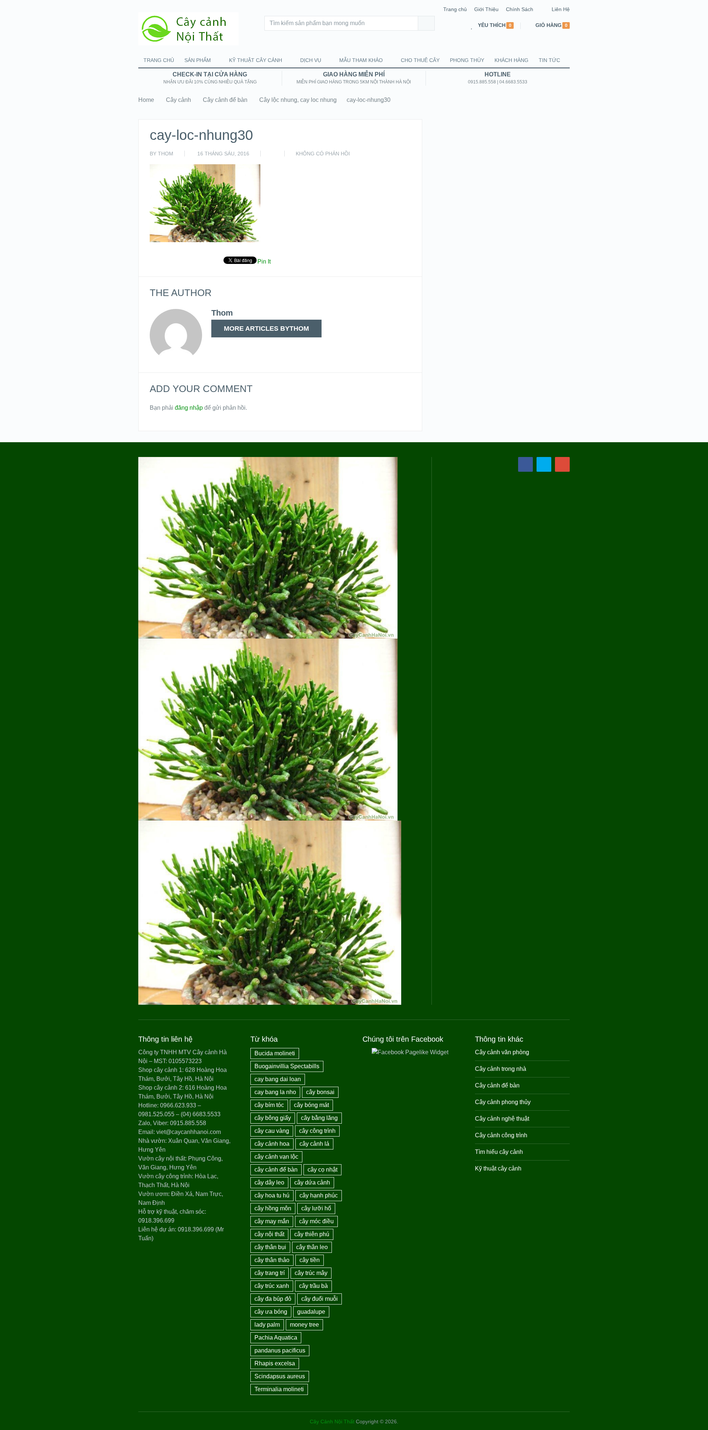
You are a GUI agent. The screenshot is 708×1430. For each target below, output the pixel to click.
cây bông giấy (272, 1118)
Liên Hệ (561, 9)
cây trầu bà (313, 1286)
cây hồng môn (272, 1208)
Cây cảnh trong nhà (500, 1069)
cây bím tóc (269, 1105)
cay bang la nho (275, 1092)
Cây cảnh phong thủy (503, 1102)
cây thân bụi (270, 1247)
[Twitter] (544, 464)
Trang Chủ (158, 60)
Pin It (264, 261)
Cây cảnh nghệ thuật (502, 1119)
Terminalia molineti (279, 1389)
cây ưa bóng (270, 1312)
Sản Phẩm (197, 60)
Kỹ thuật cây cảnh (255, 60)
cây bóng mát (311, 1105)
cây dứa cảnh (312, 1182)
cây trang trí (269, 1273)
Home (146, 100)
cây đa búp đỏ (272, 1299)
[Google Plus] (562, 464)
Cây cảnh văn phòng (502, 1052)
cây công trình (317, 1131)
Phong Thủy (467, 60)
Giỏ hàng (548, 25)
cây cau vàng (271, 1131)
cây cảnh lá (314, 1144)
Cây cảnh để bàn (225, 100)
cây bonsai (320, 1092)
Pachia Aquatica (275, 1337)
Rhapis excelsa (274, 1363)
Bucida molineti (274, 1053)
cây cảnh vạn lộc (276, 1157)
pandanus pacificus (279, 1350)
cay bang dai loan (277, 1079)
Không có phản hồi (323, 154)
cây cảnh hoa (271, 1144)
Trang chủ (455, 9)
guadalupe (311, 1312)
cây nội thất (269, 1234)
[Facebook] (525, 464)
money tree (304, 1324)
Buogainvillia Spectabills (286, 1066)
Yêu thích (492, 25)
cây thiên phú (311, 1234)
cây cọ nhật (322, 1169)
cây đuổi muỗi (319, 1299)
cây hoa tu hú (271, 1195)
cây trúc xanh (271, 1286)
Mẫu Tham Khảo (361, 60)
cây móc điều (316, 1221)
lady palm (267, 1324)
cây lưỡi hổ (316, 1208)
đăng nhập (189, 408)
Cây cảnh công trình (501, 1135)
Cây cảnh (178, 100)
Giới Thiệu (486, 9)
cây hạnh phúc (318, 1195)
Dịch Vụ (310, 60)
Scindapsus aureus (279, 1376)
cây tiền (309, 1260)
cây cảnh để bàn (276, 1169)
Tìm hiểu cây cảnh (499, 1152)
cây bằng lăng (319, 1118)
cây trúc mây (311, 1273)
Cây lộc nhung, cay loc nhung (298, 100)
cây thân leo (312, 1247)
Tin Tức (549, 60)
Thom (165, 154)
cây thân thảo (271, 1260)
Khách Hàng (511, 60)
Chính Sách (519, 9)
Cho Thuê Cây (420, 60)
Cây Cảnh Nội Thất (332, 1421)
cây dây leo (269, 1182)
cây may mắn (271, 1221)
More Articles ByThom (266, 328)
